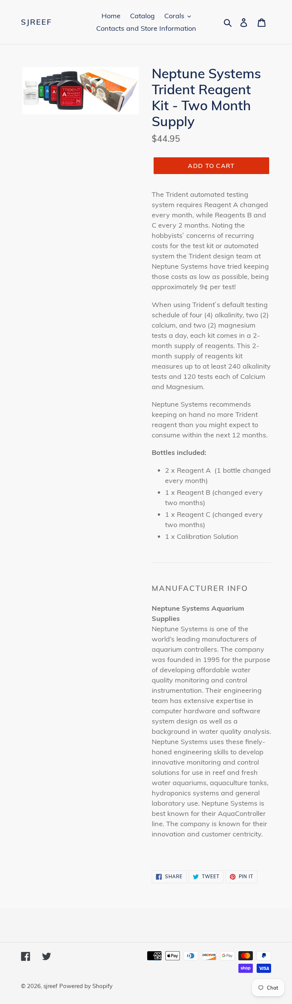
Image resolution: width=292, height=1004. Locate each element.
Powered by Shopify (86, 986)
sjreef (36, 22)
